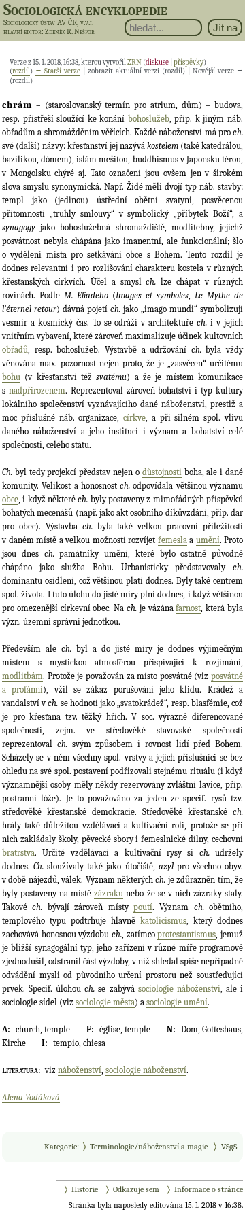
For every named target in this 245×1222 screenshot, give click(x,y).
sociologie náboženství (179, 988)
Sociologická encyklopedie (85, 9)
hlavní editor (22, 31)
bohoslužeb (148, 119)
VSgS (229, 1146)
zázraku (108, 893)
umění (208, 540)
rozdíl (21, 71)
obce (10, 499)
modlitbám (22, 676)
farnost (188, 608)
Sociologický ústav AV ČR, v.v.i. (48, 22)
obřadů (15, 350)
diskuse (157, 62)
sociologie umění (177, 1002)
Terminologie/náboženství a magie (149, 1146)
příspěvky (188, 62)
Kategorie (60, 1146)
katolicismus (163, 920)
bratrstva (18, 853)
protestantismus (186, 934)
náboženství (79, 1070)
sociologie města (105, 1002)
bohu (11, 377)
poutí (142, 907)
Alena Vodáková (31, 1097)
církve (134, 418)
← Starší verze (57, 71)
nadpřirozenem (37, 390)
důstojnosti (162, 472)
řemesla (172, 540)
